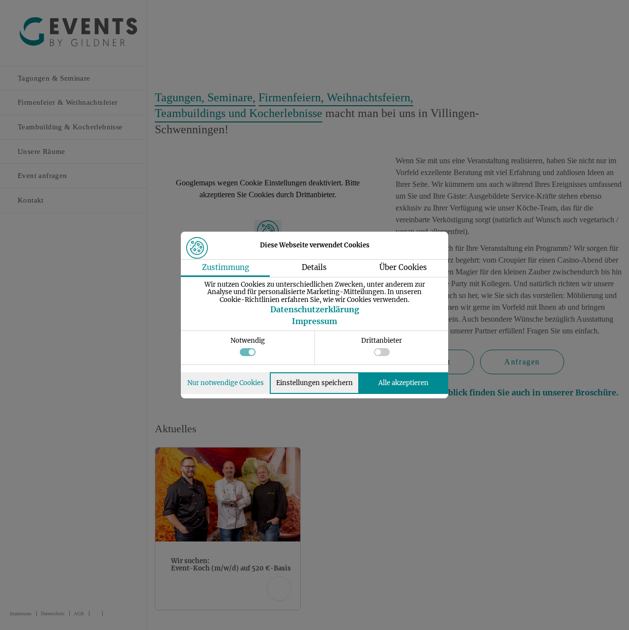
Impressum (314, 321)
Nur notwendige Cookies (225, 383)
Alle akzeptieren (403, 383)
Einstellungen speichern (314, 383)
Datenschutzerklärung (314, 309)
